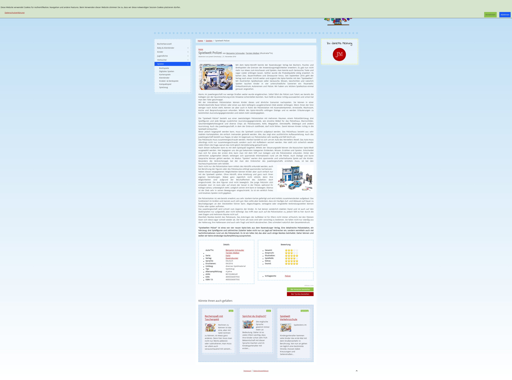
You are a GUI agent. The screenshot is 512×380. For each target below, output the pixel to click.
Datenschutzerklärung (260, 371)
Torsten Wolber (252, 53)
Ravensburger (232, 258)
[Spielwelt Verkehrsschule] (285, 327)
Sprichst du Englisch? (254, 316)
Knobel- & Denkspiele (168, 81)
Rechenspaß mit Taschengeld (214, 317)
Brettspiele (164, 68)
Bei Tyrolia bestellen (300, 294)
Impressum (247, 371)
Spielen (209, 40)
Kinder (160, 52)
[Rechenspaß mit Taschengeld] (210, 327)
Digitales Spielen (166, 71)
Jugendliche (162, 56)
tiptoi (200, 49)
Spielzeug (163, 87)
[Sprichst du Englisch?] (247, 324)
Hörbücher (162, 60)
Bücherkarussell (164, 44)
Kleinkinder (164, 77)
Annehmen (490, 14)
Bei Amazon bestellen (300, 289)
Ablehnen (505, 14)
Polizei (288, 276)
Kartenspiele (165, 74)
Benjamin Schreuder (235, 53)
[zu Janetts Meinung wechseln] (339, 54)
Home (200, 40)
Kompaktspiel (165, 84)
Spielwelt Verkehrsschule (288, 317)
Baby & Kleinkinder (165, 48)
